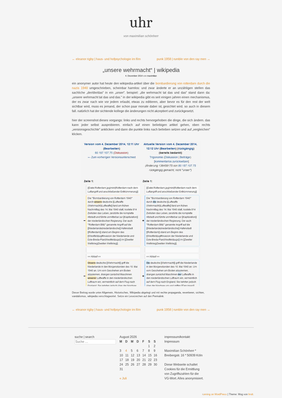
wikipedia (92, 296)
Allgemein (107, 292)
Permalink (158, 296)
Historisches (121, 292)
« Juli (123, 378)
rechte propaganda (170, 292)
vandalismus (79, 296)
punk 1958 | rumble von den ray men (183, 59)
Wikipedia (135, 292)
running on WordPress (214, 394)
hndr (250, 394)
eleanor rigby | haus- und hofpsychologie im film (106, 59)
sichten (200, 292)
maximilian (152, 76)
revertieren (188, 292)
